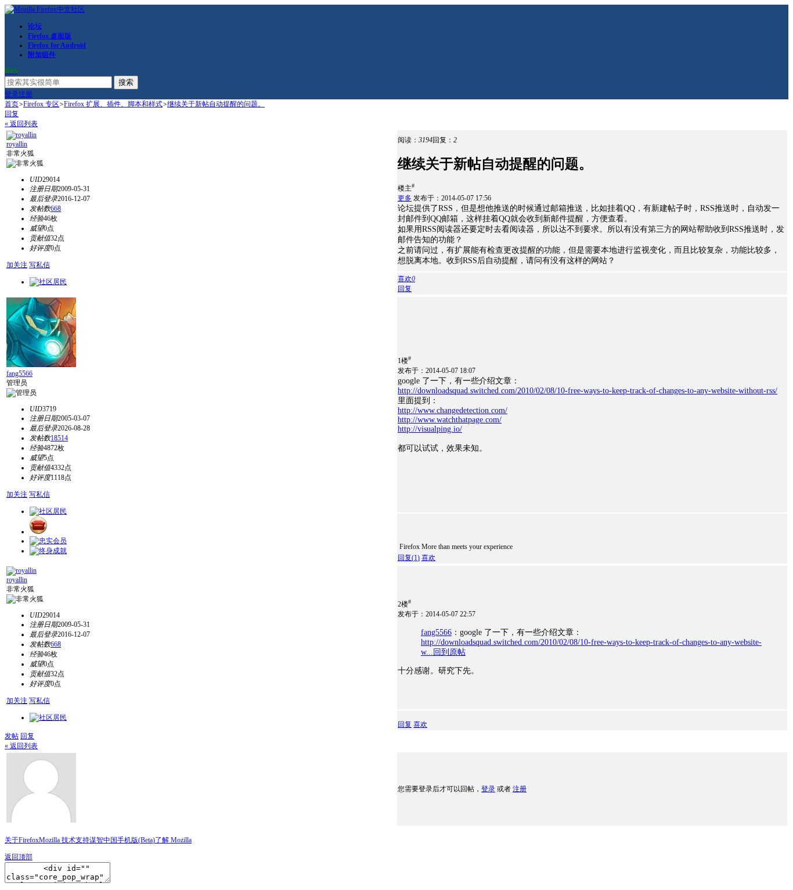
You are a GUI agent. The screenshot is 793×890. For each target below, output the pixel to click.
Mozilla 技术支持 (64, 840)
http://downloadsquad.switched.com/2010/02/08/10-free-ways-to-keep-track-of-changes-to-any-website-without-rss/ (587, 390)
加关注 (16, 265)
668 (56, 208)
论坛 (35, 26)
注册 (26, 94)
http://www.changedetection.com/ (452, 410)
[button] (406, 279)
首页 (12, 104)
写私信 (39, 265)
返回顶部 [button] (19, 857)
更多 (405, 198)
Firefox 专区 (41, 104)
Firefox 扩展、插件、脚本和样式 (113, 104)
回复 (12, 114)
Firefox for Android (57, 45)
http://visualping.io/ (430, 429)
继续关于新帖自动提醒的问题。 (216, 104)
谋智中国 (103, 840)
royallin (16, 144)
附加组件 (42, 55)
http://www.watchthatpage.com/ (450, 419)
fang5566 (19, 373)
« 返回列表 (21, 124)
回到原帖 (449, 652)
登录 (12, 94)
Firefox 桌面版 (49, 36)
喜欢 (428, 558)
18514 (59, 438)
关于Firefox (22, 840)
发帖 (12, 736)
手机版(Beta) (136, 840)
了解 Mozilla (173, 840)
